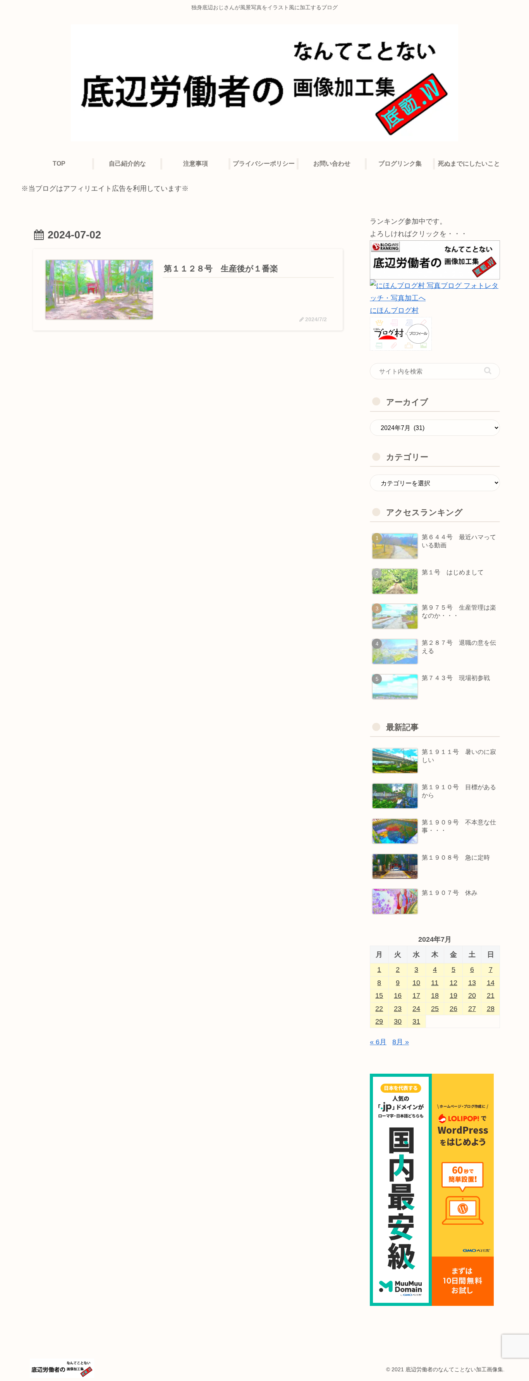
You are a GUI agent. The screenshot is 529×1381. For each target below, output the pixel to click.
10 (416, 983)
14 (491, 983)
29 (379, 1021)
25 (435, 1009)
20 (472, 995)
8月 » (400, 1042)
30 (398, 1021)
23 (398, 1009)
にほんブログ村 (394, 310)
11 (434, 983)
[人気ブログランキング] (435, 259)
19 (453, 995)
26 (453, 1009)
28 (491, 1009)
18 (435, 995)
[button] (488, 370)
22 (379, 1009)
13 (472, 983)
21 (491, 995)
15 (379, 995)
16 (398, 995)
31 (416, 1021)
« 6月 (378, 1042)
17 (416, 995)
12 (453, 983)
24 (416, 1009)
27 (472, 1009)
